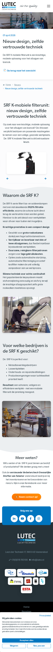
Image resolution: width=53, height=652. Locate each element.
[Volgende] (45, 178)
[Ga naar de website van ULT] (10, 572)
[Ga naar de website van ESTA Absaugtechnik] (26, 589)
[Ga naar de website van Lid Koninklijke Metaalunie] (26, 572)
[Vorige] (7, 178)
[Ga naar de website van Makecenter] (42, 581)
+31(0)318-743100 (19, 560)
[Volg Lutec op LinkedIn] (14, 518)
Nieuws (17, 85)
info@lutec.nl (38, 560)
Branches (26, 611)
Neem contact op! (28, 497)
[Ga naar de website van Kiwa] (35, 581)
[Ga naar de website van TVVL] (15, 581)
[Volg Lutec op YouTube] (22, 518)
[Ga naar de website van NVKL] (42, 572)
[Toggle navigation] (48, 6)
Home (8, 85)
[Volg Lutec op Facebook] (30, 518)
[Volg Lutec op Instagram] (38, 518)
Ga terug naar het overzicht (21, 70)
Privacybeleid (45, 616)
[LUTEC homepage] (9, 6)
